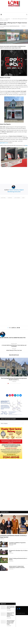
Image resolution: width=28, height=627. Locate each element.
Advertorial (7, 18)
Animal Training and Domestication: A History (18, 559)
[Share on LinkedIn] (13, 327)
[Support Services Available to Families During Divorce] (3, 614)
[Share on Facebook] (9, 327)
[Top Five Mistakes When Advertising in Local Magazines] (3, 607)
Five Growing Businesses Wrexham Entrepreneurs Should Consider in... (14, 379)
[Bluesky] (17, 608)
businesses (10, 197)
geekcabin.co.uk (4, 142)
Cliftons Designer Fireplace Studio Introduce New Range (11, 622)
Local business (17, 197)
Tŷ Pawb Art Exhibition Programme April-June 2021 (17, 543)
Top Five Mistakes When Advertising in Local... (11, 607)
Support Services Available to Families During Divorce (10, 614)
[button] (1, 371)
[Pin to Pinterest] (12, 327)
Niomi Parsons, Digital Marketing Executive (11, 26)
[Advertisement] (14, 10)
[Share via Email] (19, 327)
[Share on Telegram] (17, 327)
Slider (23, 197)
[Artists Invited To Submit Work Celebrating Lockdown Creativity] (4, 568)
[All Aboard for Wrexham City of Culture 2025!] (4, 552)
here (26, 145)
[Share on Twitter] (10, 327)
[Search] (26, 14)
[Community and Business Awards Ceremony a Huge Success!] (14, 524)
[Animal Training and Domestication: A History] (4, 560)
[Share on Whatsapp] (16, 327)
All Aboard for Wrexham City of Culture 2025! (18, 551)
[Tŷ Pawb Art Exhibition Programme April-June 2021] (4, 544)
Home (1, 18)
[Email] (19, 608)
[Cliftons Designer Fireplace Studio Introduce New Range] (3, 622)
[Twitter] (15, 608)
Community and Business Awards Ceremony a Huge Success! (13, 536)
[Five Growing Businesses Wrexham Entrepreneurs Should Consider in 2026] (14, 367)
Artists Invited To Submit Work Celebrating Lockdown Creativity (17, 567)
